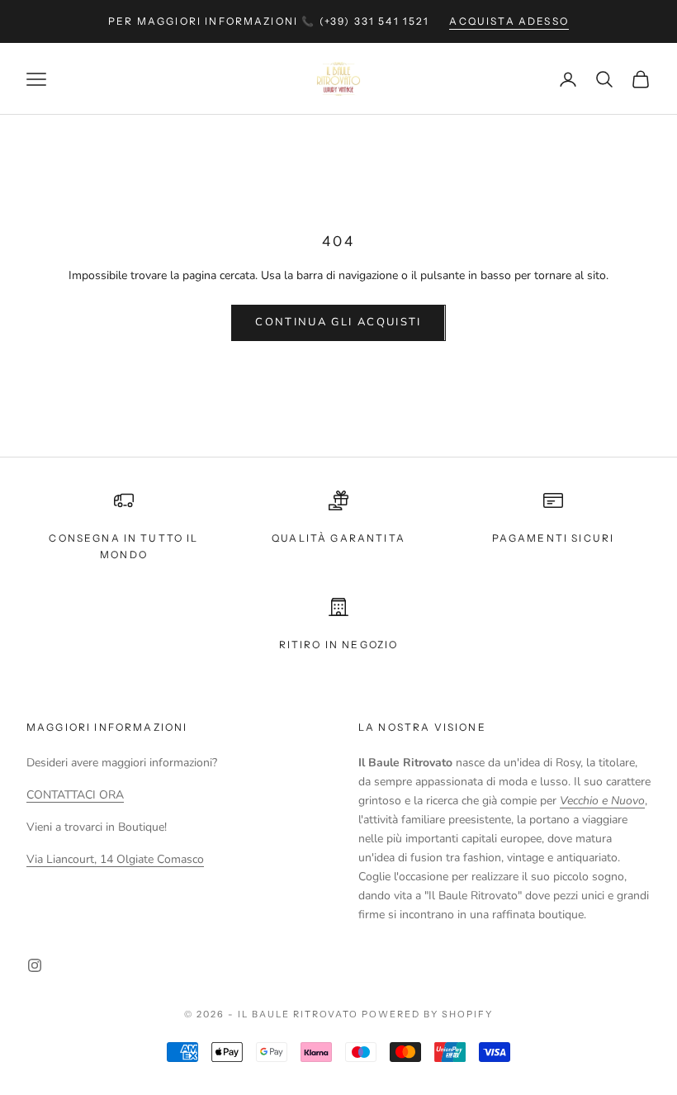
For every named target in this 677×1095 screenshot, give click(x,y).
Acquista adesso (508, 21)
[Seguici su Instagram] (34, 965)
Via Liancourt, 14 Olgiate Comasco (115, 859)
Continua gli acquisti (338, 322)
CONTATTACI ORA (75, 795)
